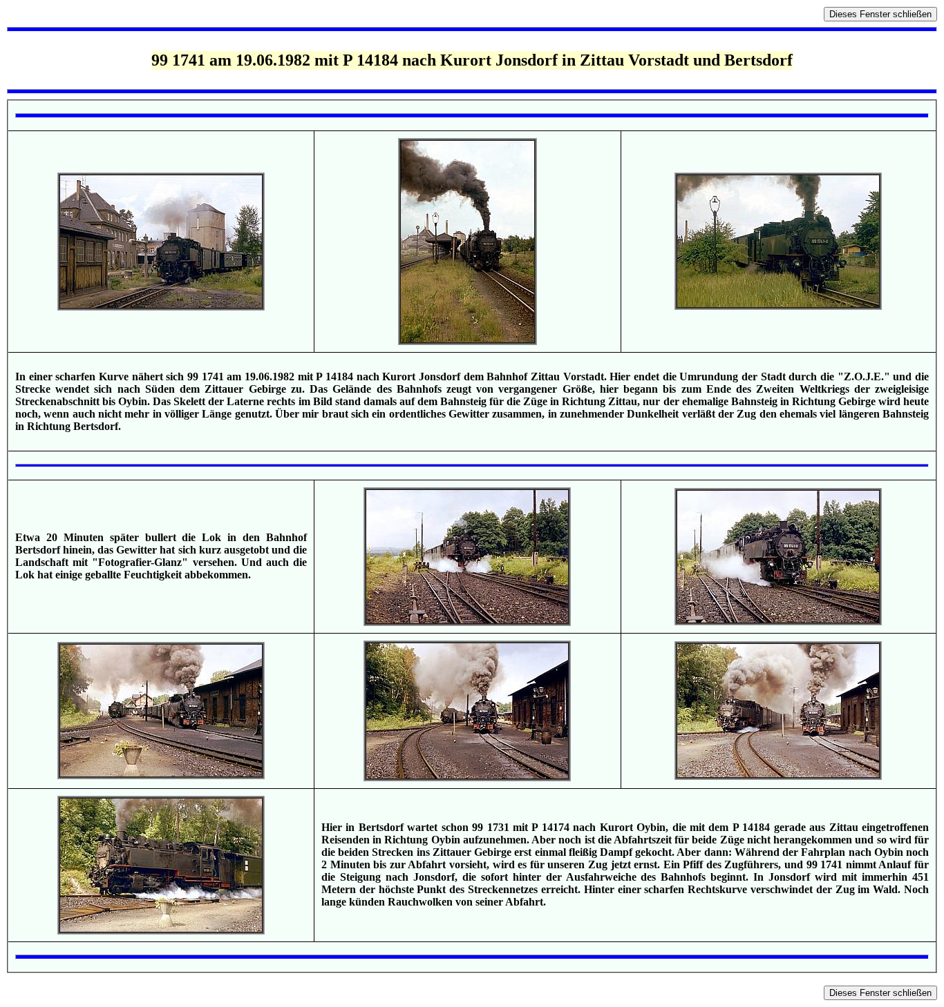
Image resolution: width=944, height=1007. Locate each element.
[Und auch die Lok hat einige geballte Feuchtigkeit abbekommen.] (778, 621)
